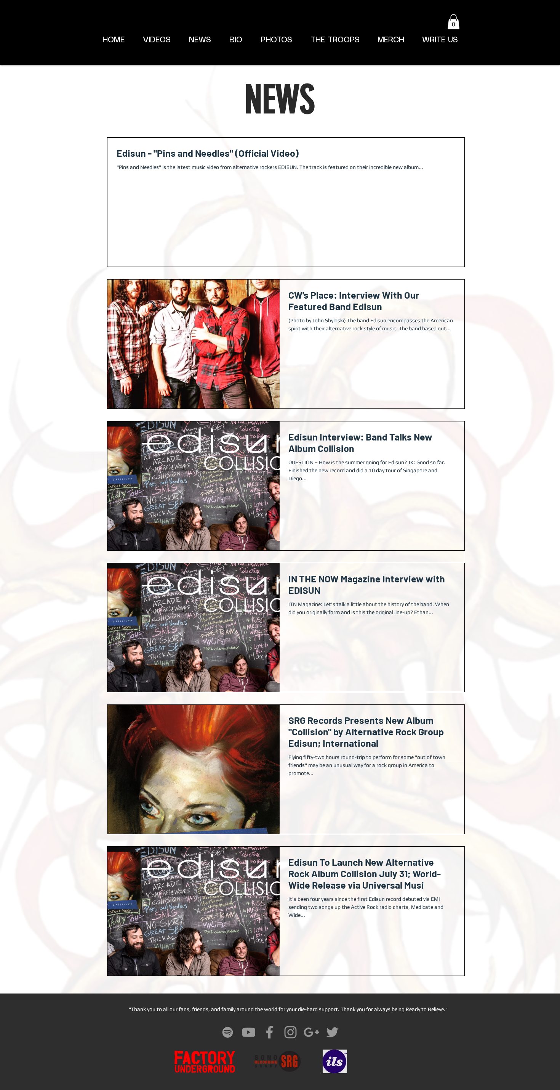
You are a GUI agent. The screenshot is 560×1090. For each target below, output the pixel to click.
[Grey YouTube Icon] (248, 1032)
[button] (453, 21)
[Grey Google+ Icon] (311, 1032)
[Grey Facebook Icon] (269, 1032)
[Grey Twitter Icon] (332, 1032)
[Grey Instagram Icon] (290, 1032)
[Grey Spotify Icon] (227, 1032)
